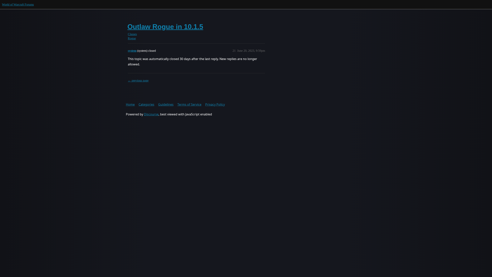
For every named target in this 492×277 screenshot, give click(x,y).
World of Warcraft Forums (18, 4)
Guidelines (166, 104)
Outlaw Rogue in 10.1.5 (165, 27)
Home (130, 104)
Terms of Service (189, 104)
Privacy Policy (215, 104)
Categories (146, 104)
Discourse (151, 114)
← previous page (138, 80)
